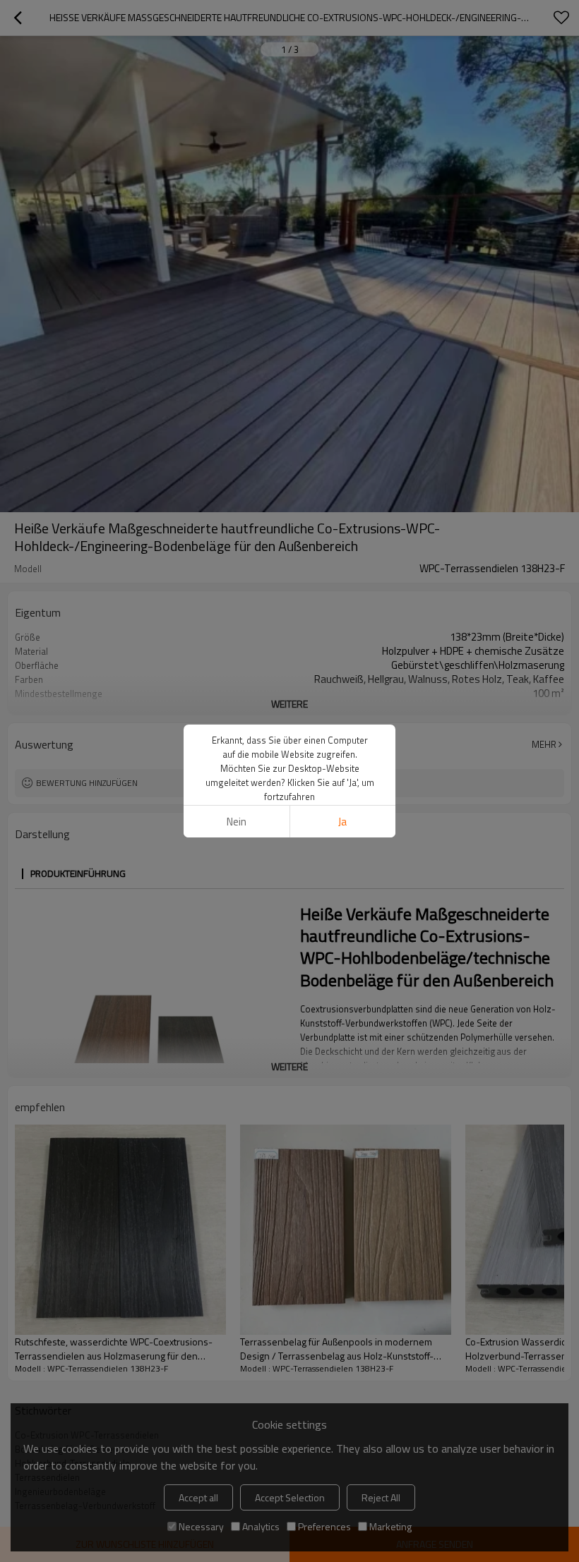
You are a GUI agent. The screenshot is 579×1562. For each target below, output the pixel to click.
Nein (236, 821)
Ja (342, 821)
